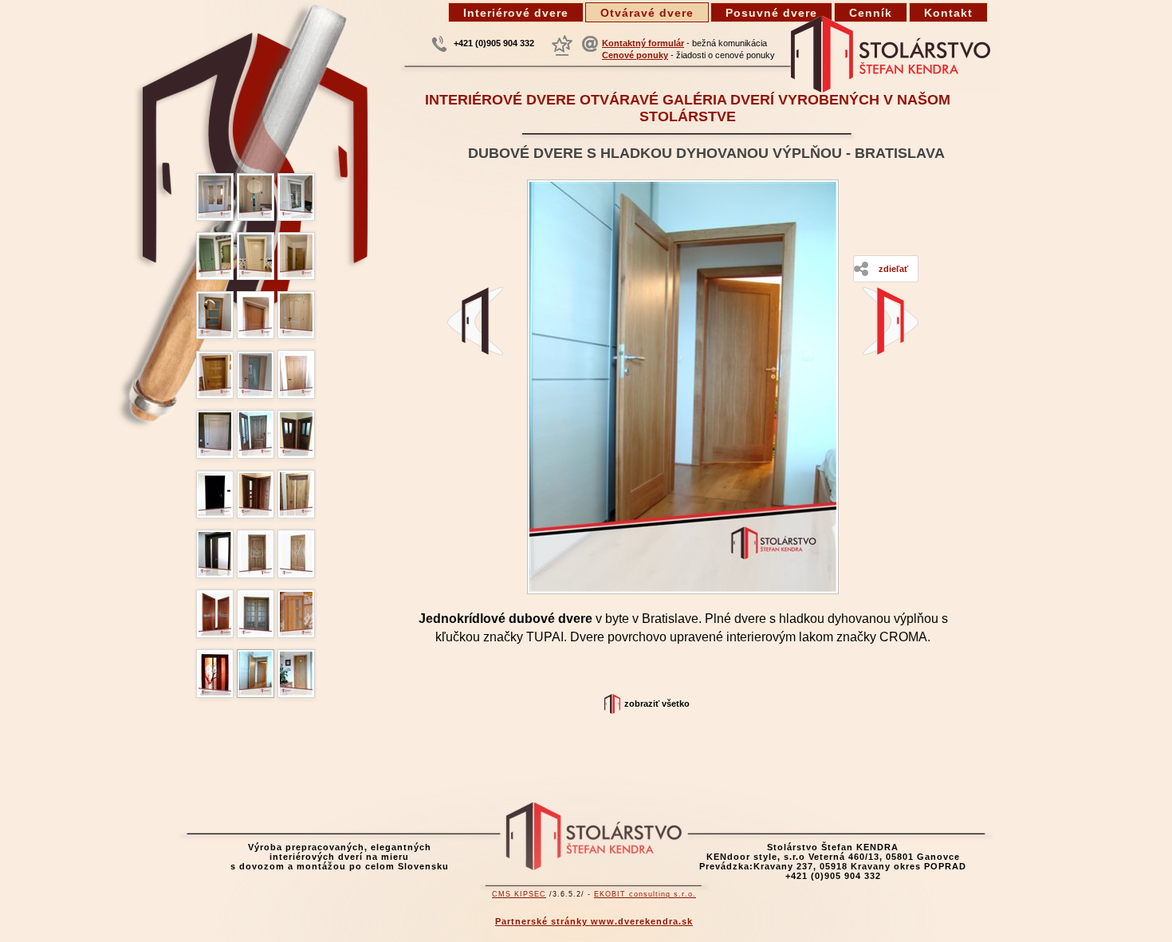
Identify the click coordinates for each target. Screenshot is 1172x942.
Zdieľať (893, 269)
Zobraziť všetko (657, 703)
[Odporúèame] (562, 45)
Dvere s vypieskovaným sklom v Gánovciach (475, 321)
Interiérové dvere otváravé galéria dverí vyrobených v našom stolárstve (687, 108)
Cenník (870, 12)
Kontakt (948, 12)
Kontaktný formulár (643, 43)
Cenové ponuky (635, 55)
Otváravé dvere (647, 12)
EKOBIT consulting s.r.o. (645, 894)
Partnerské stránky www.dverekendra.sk (594, 921)
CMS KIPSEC (519, 894)
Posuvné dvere (771, 12)
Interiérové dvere (515, 12)
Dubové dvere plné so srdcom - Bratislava (890, 321)
